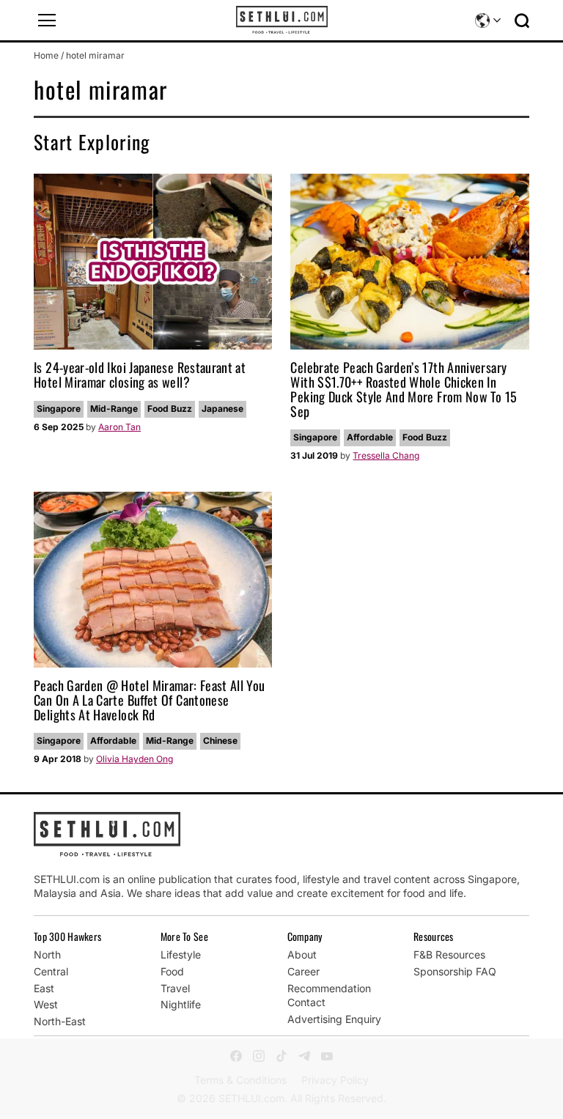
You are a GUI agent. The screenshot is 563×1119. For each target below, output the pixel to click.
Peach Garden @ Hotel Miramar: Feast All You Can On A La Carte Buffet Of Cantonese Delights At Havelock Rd (149, 700)
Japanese (222, 408)
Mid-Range (114, 408)
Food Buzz (169, 408)
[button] (47, 20)
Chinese (220, 740)
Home (46, 55)
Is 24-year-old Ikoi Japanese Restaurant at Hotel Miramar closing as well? (140, 374)
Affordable (370, 437)
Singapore (59, 408)
